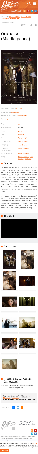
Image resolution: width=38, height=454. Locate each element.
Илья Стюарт (22, 145)
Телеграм (15, 398)
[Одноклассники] (22, 407)
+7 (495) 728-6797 (26, 422)
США (25, 138)
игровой (21, 134)
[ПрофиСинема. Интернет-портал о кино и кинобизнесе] (10, 4)
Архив (8, 119)
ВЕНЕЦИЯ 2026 (14, 17)
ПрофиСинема (5, 22)
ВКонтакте (6, 398)
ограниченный (22, 115)
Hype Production (23, 141)
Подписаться (16, 10)
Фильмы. (12, 22)
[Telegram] (18, 407)
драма (20, 131)
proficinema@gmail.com (28, 424)
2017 (19, 124)
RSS (24, 11)
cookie (35, 443)
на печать (31, 25)
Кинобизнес (15, 18)
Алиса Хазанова (23, 148)
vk (35, 11)
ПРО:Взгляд (15, 112)
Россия (20, 138)
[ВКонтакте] (13, 407)
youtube (28, 11)
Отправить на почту (36, 25)
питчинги (5, 18)
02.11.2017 (19, 108)
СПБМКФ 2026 (26, 17)
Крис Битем (27, 159)
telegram (32, 11)
